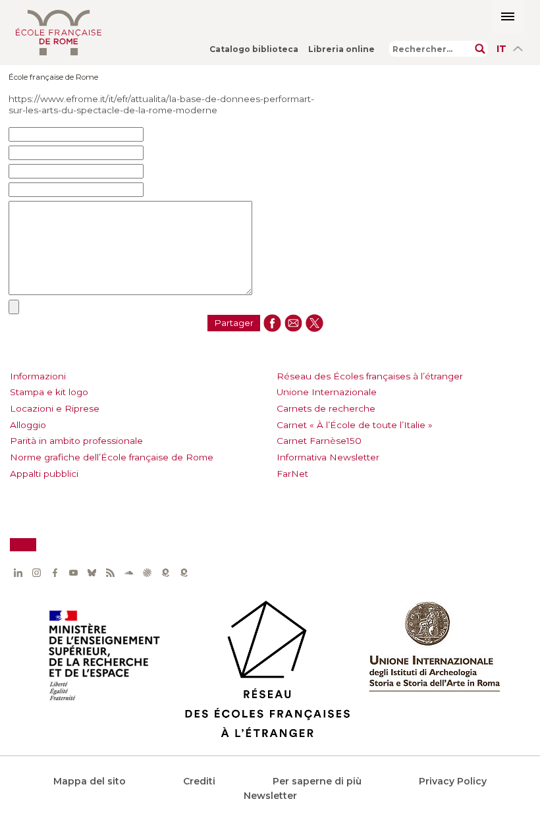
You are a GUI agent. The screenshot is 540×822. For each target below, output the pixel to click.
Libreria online (341, 49)
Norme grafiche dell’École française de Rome (111, 457)
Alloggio (28, 425)
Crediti (199, 781)
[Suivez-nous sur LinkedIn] (18, 573)
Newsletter (270, 796)
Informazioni (38, 376)
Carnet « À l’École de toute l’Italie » (355, 425)
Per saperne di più (317, 781)
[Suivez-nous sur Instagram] (36, 573)
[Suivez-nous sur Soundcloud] (128, 573)
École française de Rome (53, 77)
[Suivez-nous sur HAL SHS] (147, 573)
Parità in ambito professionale (76, 440)
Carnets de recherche (326, 408)
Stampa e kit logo (49, 392)
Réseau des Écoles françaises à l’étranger (370, 376)
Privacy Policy (453, 781)
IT (501, 48)
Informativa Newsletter (328, 457)
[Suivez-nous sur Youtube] (73, 573)
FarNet (292, 473)
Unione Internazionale (327, 392)
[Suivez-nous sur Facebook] (55, 573)
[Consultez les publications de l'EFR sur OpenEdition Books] (165, 573)
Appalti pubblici (44, 473)
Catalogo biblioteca (253, 49)
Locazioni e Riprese (54, 408)
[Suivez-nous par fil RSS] (110, 573)
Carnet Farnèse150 (319, 440)
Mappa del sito (89, 781)
